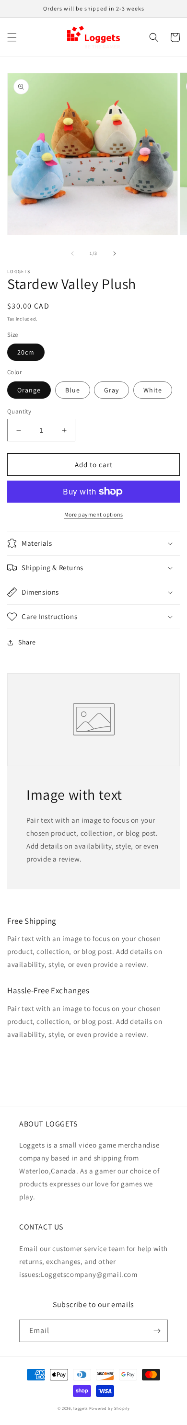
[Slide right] (114, 253)
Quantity (19, 411)
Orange (29, 390)
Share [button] (27, 642)
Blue (72, 390)
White (152, 390)
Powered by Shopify (109, 1408)
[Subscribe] (156, 1331)
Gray (111, 390)
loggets (80, 1408)
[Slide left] (72, 253)
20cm (26, 352)
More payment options (93, 514)
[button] (12, 37)
